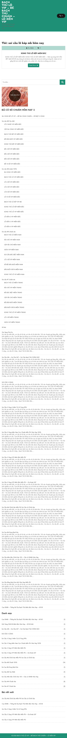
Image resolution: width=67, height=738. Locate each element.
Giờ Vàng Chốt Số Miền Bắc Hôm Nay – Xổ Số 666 (17, 624)
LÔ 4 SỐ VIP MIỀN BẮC (11, 182)
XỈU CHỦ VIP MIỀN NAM (12, 240)
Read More (32, 65)
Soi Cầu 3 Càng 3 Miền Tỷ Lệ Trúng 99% (33, 416)
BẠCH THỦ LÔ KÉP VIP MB (13, 202)
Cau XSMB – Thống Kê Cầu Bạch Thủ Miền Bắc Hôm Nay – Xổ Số (22, 607)
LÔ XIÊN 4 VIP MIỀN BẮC (12, 227)
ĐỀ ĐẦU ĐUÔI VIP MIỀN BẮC (13, 139)
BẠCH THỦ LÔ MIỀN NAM (12, 235)
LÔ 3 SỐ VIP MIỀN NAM (12, 260)
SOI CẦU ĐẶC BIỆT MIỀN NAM (14, 255)
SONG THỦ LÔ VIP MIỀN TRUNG (15, 312)
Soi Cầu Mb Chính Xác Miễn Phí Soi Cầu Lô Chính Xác (33, 516)
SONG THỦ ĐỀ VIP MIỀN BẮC (14, 144)
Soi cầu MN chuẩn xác (9, 232)
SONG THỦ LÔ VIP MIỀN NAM (14, 274)
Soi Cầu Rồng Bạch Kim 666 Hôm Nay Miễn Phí (33, 591)
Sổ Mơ (4, 327)
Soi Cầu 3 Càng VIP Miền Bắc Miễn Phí (33, 466)
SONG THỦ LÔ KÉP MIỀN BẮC (33, 53)
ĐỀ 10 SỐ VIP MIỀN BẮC (12, 164)
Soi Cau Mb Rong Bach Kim (33, 541)
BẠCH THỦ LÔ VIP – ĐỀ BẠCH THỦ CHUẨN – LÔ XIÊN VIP (8, 12)
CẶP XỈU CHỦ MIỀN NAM (12, 245)
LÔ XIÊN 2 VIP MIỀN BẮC (12, 217)
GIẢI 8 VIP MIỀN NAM (11, 250)
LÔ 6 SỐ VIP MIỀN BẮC (11, 187)
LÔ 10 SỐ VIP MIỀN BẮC (12, 197)
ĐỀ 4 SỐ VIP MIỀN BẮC (11, 149)
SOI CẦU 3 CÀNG (33, 391)
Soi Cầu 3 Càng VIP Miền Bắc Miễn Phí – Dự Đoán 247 (33, 491)
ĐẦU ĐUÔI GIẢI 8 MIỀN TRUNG (14, 307)
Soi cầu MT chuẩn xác (8, 280)
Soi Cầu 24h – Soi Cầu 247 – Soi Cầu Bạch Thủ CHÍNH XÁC (33, 366)
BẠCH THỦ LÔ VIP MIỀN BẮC (13, 177)
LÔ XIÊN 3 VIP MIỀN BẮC (12, 222)
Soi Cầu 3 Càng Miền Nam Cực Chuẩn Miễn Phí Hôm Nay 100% (33, 441)
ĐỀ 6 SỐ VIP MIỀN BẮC (11, 154)
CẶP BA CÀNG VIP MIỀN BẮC (14, 129)
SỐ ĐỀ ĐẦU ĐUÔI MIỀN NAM (13, 265)
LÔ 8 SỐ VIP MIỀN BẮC (11, 192)
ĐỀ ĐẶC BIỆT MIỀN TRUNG (13, 293)
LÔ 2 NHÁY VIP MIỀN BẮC (12, 124)
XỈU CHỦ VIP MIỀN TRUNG (12, 288)
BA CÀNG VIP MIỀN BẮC (12, 172)
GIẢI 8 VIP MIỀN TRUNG (12, 322)
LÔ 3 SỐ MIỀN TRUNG (11, 317)
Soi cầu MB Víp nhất (8, 121)
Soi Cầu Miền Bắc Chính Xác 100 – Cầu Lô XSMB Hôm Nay (33, 566)
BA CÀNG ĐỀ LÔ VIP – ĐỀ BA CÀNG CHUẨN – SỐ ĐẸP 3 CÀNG (23, 116)
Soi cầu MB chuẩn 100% (9, 169)
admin (32, 48)
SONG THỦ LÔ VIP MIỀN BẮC (14, 212)
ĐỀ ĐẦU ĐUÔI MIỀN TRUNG (13, 302)
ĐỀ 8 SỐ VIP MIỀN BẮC (11, 159)
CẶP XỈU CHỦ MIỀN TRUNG (13, 297)
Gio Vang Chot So (33, 341)
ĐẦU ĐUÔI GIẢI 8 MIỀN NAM (13, 269)
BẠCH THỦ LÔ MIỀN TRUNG (13, 283)
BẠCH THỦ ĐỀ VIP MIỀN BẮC (14, 134)
